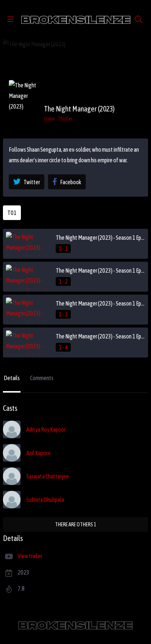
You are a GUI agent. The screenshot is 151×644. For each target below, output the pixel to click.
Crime (49, 119)
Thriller (65, 119)
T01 (11, 212)
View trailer (30, 556)
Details (12, 378)
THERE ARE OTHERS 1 (75, 524)
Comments (42, 378)
